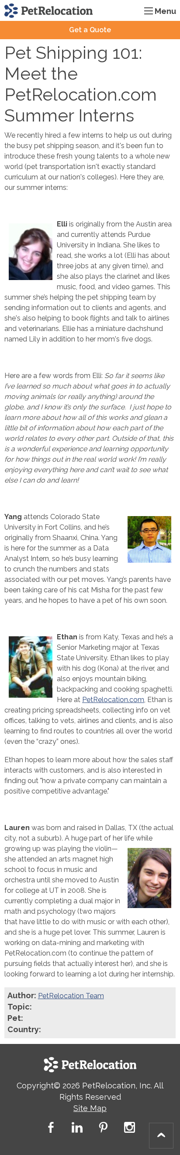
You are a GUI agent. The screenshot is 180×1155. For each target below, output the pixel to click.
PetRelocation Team (71, 996)
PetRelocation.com (113, 700)
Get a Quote (90, 30)
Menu (165, 11)
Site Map (90, 1108)
